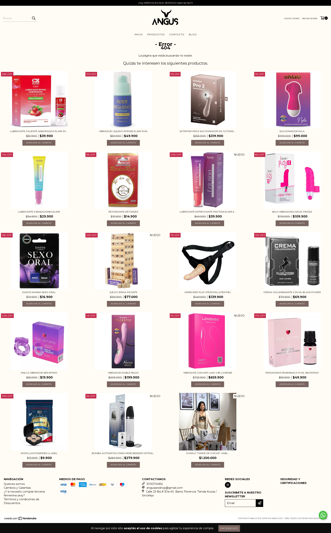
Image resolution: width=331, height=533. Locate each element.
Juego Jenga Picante (123, 292)
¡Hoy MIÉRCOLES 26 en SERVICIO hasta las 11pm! (165, 2)
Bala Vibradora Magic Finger (292, 211)
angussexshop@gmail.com (165, 487)
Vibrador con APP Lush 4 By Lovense (207, 372)
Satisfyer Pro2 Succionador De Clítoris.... (207, 131)
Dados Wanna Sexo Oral (39, 292)
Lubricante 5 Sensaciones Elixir (39, 211)
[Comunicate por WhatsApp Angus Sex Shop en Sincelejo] (323, 515)
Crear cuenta (291, 18)
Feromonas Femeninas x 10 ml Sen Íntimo (292, 372)
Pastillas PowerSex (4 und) (39, 453)
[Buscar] (33, 18)
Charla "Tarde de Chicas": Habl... (207, 453)
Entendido (229, 528)
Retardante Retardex (123, 211)
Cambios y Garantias (17, 487)
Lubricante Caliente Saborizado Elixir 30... (39, 131)
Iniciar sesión (309, 18)
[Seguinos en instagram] (228, 485)
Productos (156, 34)
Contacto (176, 34)
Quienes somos (14, 484)
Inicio (138, 34)
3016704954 (155, 484)
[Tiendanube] (20, 519)
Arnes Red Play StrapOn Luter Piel (207, 292)
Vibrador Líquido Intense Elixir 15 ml (123, 131)
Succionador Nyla (292, 131)
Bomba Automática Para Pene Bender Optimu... (123, 453)
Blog (193, 34)
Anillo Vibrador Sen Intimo (39, 372)
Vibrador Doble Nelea (123, 372)
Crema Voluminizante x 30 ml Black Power (292, 292)
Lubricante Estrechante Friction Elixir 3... (208, 211)
